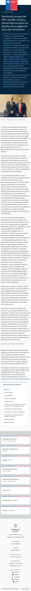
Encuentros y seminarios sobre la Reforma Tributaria (13, 415)
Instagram (17, 577)
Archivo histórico (9, 422)
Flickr (16, 581)
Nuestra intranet (15, 550)
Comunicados (8, 395)
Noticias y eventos (12, 119)
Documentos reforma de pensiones (14, 412)
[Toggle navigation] (23, 2)
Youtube (16, 574)
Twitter (17, 572)
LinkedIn (16, 579)
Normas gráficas (9, 419)
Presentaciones (8, 401)
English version (25, 589)
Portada (3, 119)
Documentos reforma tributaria (13, 409)
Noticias (22, 119)
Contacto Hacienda (15, 557)
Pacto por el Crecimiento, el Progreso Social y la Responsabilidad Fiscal (15, 405)
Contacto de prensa (10, 398)
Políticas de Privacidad (15, 563)
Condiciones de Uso (15, 566)
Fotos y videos (8, 392)
